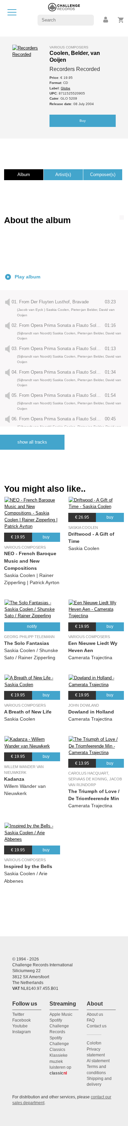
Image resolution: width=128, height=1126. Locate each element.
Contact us (96, 1026)
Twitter (18, 1014)
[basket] (121, 20)
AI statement (98, 1061)
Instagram (21, 1032)
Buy (83, 120)
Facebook (21, 1020)
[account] (106, 20)
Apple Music (60, 1014)
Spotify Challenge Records (59, 1026)
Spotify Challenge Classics (59, 1044)
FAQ (91, 1020)
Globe (65, 88)
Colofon (94, 1043)
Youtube (20, 1026)
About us (95, 1014)
